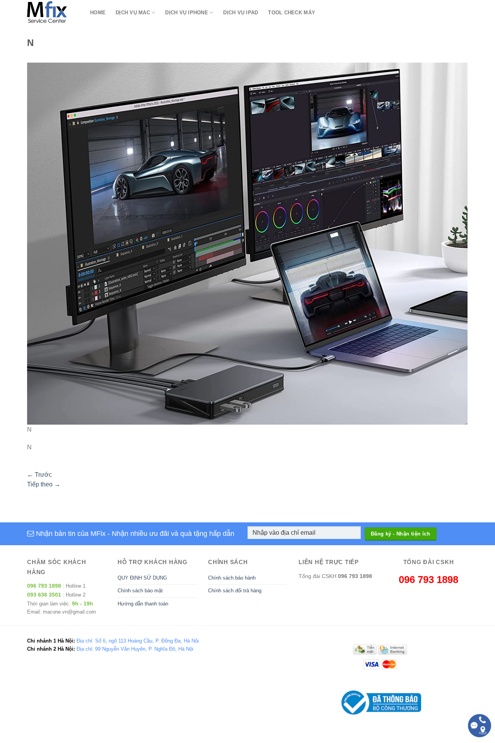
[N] (247, 243)
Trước (39, 474)
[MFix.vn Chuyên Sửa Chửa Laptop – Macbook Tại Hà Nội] (53, 12)
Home (98, 12)
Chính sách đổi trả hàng (234, 590)
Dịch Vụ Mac (133, 12)
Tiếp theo (43, 484)
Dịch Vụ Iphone (186, 12)
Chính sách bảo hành (232, 578)
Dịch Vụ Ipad (240, 12)
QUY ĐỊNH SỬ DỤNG (142, 578)
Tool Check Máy (291, 12)
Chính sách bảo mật (140, 590)
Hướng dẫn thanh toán (143, 604)
